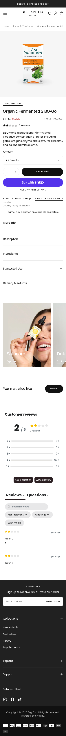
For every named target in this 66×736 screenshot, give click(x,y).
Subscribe (52, 601)
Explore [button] (8, 661)
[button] (5, 13)
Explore (11, 361)
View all (54, 388)
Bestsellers (9, 634)
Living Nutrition (13, 103)
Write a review (43, 479)
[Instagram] (5, 699)
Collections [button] (10, 619)
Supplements (11, 647)
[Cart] (61, 13)
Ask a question (23, 479)
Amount (8, 152)
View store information (49, 198)
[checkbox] (14, 523)
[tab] (37, 495)
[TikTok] (20, 699)
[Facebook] (12, 699)
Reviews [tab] (15, 495)
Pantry (7, 641)
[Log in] (56, 13)
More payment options (33, 190)
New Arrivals (10, 627)
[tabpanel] (33, 535)
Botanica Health (13, 689)
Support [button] (8, 674)
